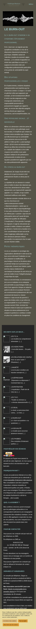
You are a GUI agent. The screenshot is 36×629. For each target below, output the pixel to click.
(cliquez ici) (7, 567)
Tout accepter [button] (22, 621)
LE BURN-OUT (14, 29)
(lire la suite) (15, 498)
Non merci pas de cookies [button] (11, 624)
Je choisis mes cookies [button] (9, 621)
